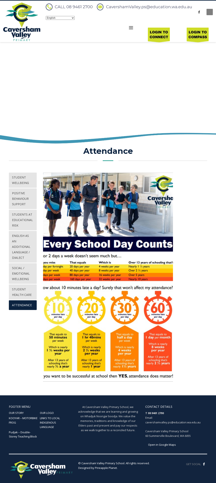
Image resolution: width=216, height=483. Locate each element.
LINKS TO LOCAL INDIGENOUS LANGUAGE (50, 422)
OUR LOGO (47, 413)
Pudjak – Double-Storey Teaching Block (23, 434)
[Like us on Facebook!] (204, 464)
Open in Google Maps (161, 445)
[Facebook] (199, 12)
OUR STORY (16, 413)
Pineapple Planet (106, 468)
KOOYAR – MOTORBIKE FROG (23, 420)
